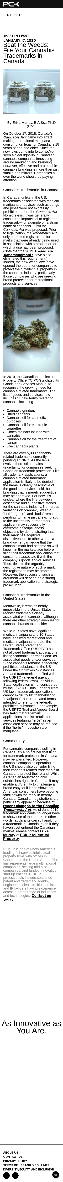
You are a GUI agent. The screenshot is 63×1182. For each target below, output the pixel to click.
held (14, 713)
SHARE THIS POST (16, 35)
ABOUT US (10, 1152)
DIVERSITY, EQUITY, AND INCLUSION (28, 1169)
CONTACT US (13, 1156)
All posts (14, 15)
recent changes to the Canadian (31, 807)
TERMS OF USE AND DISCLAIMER (26, 1165)
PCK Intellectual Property (26, 837)
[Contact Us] (55, 1174)
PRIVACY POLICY (15, 1161)
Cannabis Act (14, 137)
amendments (28, 253)
